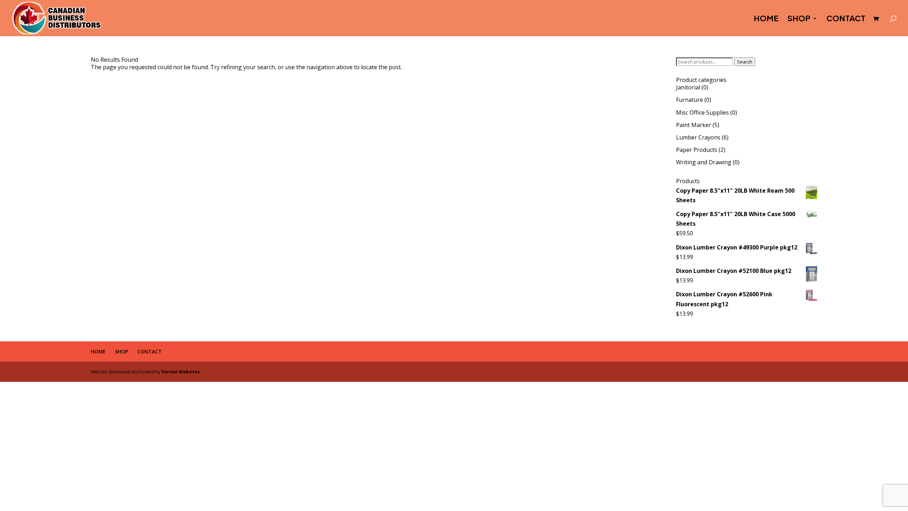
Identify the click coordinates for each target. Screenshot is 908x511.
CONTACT (845, 19)
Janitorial (688, 87)
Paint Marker (693, 125)
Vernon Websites (180, 372)
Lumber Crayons (698, 137)
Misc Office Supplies (702, 112)
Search (744, 62)
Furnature (689, 100)
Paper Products (696, 150)
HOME (766, 19)
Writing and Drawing (703, 162)
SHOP (798, 19)
